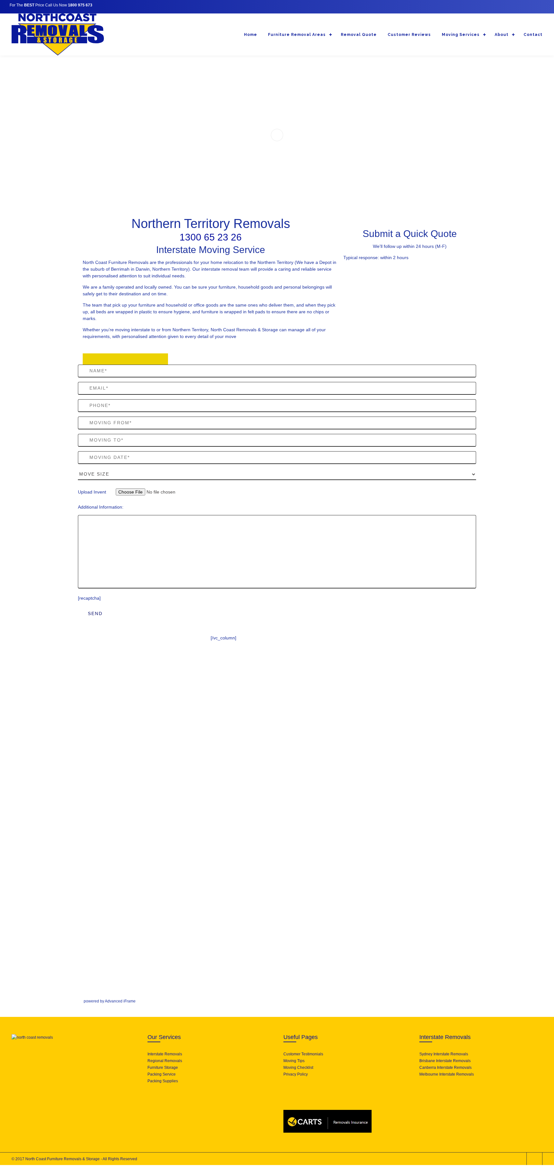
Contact (533, 34)
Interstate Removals (164, 1054)
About (501, 34)
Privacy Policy (295, 1074)
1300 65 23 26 (211, 237)
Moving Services (461, 34)
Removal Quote (359, 34)
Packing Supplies (162, 1081)
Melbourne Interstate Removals (446, 1074)
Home (250, 34)
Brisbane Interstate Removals (445, 1061)
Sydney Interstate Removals (443, 1054)
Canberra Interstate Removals (445, 1067)
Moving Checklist (298, 1067)
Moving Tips (294, 1061)
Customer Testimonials (303, 1054)
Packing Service (161, 1074)
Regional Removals (164, 1061)
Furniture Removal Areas (297, 34)
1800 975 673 (80, 5)
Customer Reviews (409, 34)
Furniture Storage (162, 1067)
